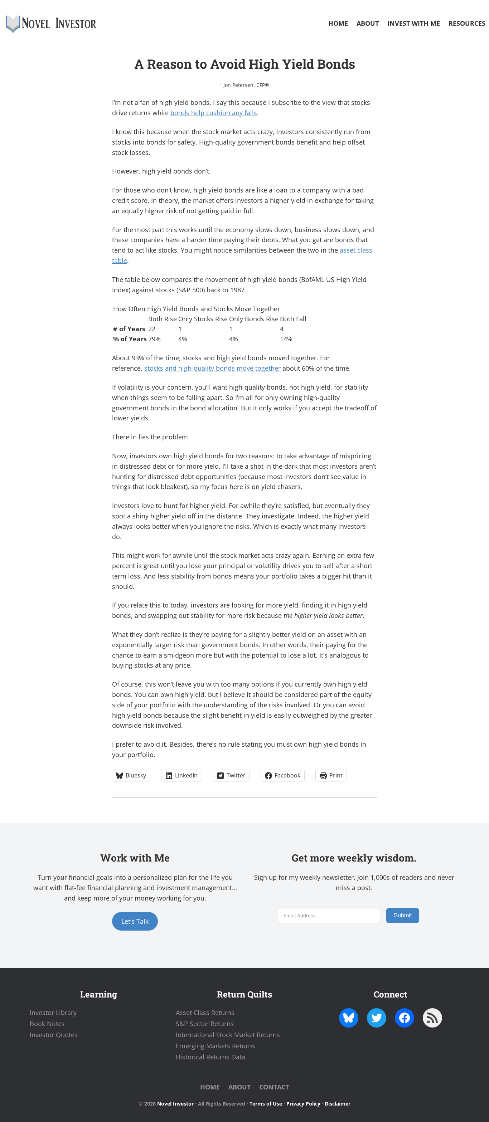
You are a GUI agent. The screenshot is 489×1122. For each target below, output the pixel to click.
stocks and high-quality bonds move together (212, 368)
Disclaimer (337, 1103)
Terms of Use (266, 1103)
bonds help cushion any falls (213, 112)
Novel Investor (175, 1103)
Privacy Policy (303, 1103)
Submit (403, 915)
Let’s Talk (135, 921)
